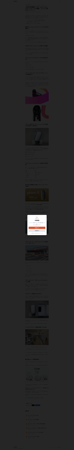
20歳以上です (37, 227)
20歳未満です (37, 230)
